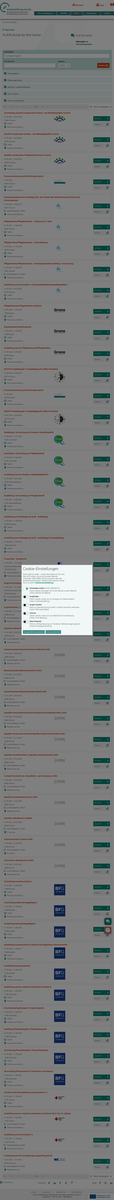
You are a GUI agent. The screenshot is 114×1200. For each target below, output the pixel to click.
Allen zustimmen (53, 632)
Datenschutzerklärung (44, 582)
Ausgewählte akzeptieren (34, 632)
